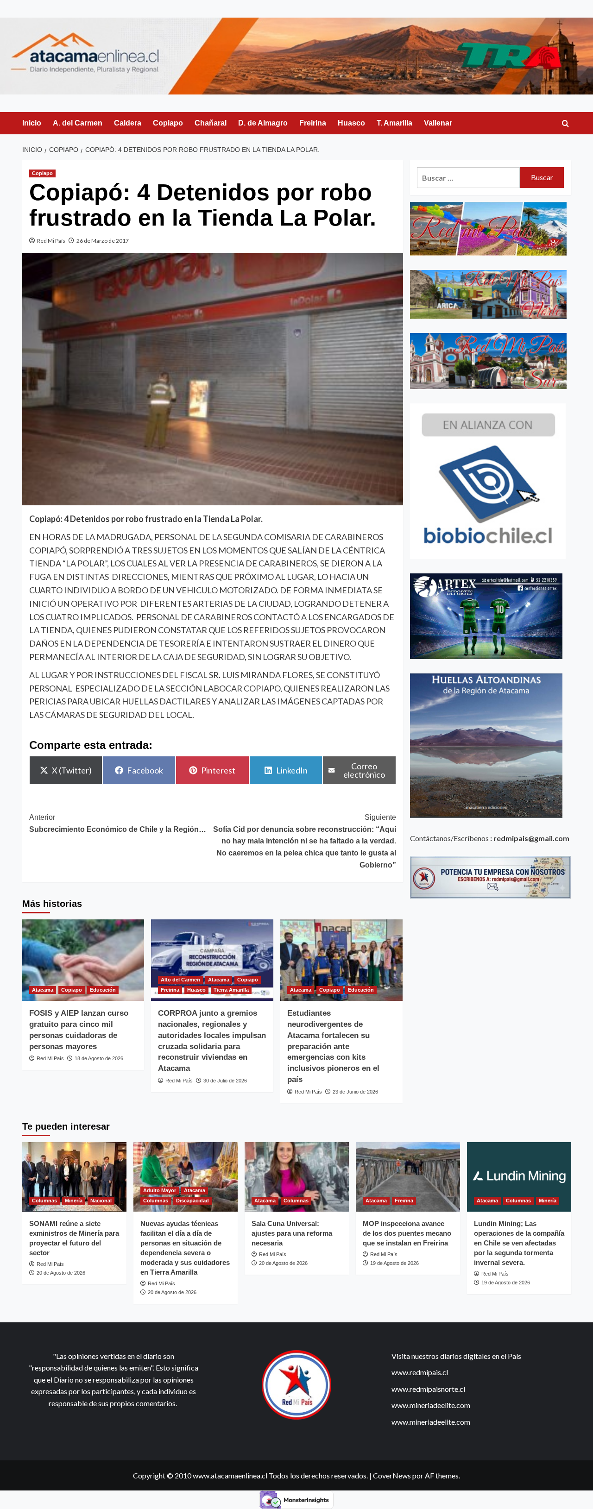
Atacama (42, 990)
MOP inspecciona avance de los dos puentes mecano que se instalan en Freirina (407, 1233)
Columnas (44, 1200)
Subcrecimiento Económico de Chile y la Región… (117, 823)
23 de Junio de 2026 (355, 1091)
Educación (103, 990)
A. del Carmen (77, 123)
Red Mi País (51, 240)
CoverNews (392, 1475)
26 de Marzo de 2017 (102, 240)
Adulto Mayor (159, 1190)
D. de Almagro (263, 123)
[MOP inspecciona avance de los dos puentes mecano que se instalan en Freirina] (408, 1177)
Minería (73, 1200)
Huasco (351, 123)
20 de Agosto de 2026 (61, 1273)
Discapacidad (192, 1200)
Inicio (31, 123)
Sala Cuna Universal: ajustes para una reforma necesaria (292, 1233)
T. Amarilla (394, 123)
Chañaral (211, 123)
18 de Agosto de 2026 (99, 1058)
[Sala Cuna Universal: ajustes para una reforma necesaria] (297, 1177)
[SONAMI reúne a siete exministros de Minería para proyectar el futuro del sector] (74, 1177)
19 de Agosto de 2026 (394, 1263)
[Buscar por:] (468, 177)
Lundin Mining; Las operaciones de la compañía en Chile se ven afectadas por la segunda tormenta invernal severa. (519, 1243)
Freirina (312, 123)
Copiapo (168, 123)
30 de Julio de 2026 (225, 1080)
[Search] (565, 124)
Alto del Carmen (180, 979)
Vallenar (438, 123)
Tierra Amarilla (231, 990)
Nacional (101, 1200)
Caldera (127, 123)
